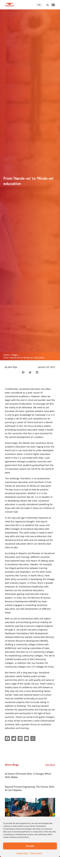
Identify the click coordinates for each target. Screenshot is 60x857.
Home (6, 354)
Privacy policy (36, 853)
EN (39, 5)
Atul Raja (12, 367)
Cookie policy (22, 853)
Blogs (15, 354)
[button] (47, 5)
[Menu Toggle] (53, 5)
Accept (30, 846)
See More (50, 764)
